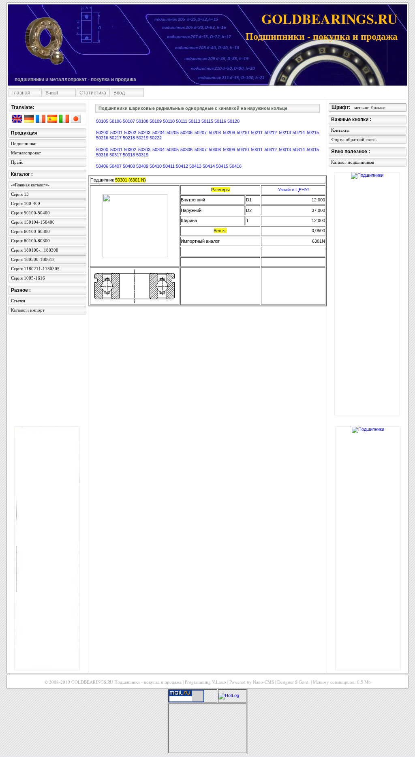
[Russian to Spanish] (52, 120)
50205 (174, 132)
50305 (174, 149)
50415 (222, 166)
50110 (169, 121)
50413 (196, 166)
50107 (129, 121)
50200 (103, 132)
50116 (220, 121)
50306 (187, 149)
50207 (202, 132)
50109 (156, 121)
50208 (216, 132)
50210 (244, 132)
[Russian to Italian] (63, 120)
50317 (116, 154)
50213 (286, 132)
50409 (143, 166)
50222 (156, 137)
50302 (131, 149)
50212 (272, 132)
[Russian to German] (28, 120)
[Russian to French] (40, 120)
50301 (117, 149)
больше (378, 107)
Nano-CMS (263, 682)
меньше (361, 107)
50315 (313, 149)
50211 (258, 132)
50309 (230, 149)
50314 (300, 149)
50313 (286, 149)
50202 (131, 132)
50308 (216, 149)
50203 (145, 132)
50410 (156, 166)
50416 (235, 166)
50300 (103, 149)
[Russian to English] (16, 120)
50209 (230, 132)
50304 (159, 149)
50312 (272, 149)
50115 (207, 121)
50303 (145, 149)
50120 (233, 121)
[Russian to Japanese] (75, 120)
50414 (209, 166)
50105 (102, 121)
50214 (300, 132)
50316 (102, 154)
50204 (159, 132)
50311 (258, 149)
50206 (187, 132)
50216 (102, 137)
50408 (129, 166)
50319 (142, 154)
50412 (182, 166)
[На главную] (44, 41)
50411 (169, 166)
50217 (116, 137)
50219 (143, 137)
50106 (116, 121)
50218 (129, 137)
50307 (202, 149)
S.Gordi (302, 682)
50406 (102, 166)
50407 (116, 166)
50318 (129, 154)
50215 (313, 132)
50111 (182, 121)
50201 (117, 132)
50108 (143, 121)
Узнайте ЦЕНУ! (293, 189)
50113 (194, 121)
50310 (244, 149)
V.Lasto (219, 682)
